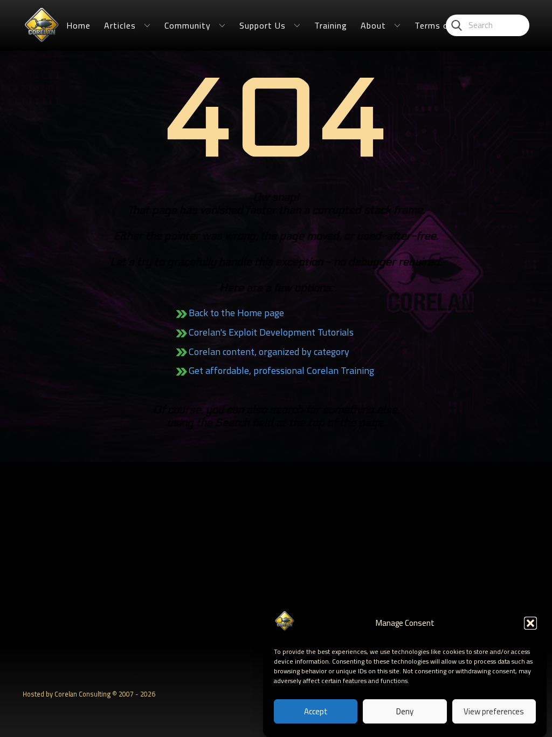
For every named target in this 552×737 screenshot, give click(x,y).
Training (330, 25)
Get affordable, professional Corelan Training (281, 370)
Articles (120, 25)
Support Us (262, 25)
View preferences (494, 711)
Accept (316, 711)
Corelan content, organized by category (269, 351)
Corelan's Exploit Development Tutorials (271, 332)
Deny (404, 711)
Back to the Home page (236, 312)
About (373, 25)
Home (78, 25)
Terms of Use (443, 25)
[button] (530, 623)
